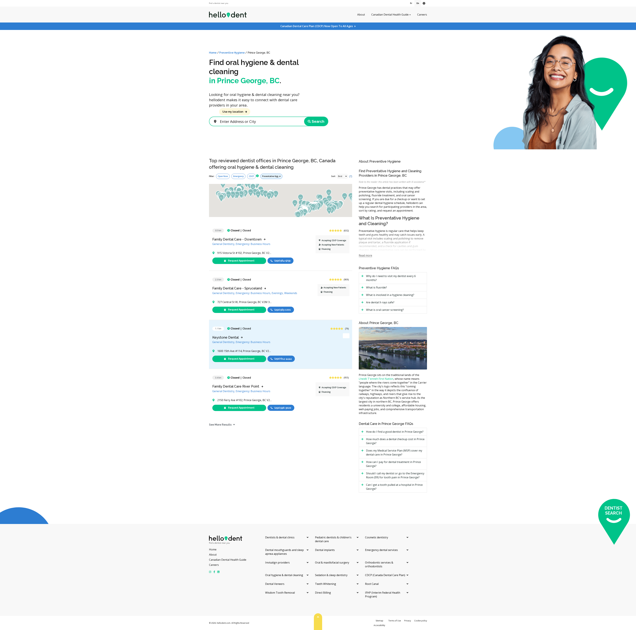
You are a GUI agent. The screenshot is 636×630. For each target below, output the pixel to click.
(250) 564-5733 (282, 260)
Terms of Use (394, 620)
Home (212, 52)
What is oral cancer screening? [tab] (385, 310)
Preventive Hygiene (232, 52)
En (418, 3)
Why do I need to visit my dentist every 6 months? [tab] (391, 278)
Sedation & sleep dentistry (331, 575)
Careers (422, 14)
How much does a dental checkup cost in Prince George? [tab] (395, 441)
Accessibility (379, 625)
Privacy (407, 620)
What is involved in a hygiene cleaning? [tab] (390, 295)
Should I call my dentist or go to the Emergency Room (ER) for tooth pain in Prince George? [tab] (395, 475)
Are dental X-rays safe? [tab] (380, 302)
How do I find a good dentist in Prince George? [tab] (395, 432)
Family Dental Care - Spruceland (237, 288)
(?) (350, 176)
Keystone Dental (225, 337)
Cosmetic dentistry (376, 537)
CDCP (251, 176)
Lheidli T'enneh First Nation (376, 379)
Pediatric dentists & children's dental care (333, 539)
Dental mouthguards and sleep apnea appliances (284, 552)
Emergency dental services (381, 550)
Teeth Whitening (325, 584)
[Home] (228, 15)
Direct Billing (323, 592)
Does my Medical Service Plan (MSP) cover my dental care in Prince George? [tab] (394, 452)
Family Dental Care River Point (235, 386)
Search (318, 121)
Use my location (232, 111)
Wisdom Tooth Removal (280, 592)
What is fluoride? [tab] (376, 287)
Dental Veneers (274, 584)
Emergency (238, 176)
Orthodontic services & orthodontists (379, 564)
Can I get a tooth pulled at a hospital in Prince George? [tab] (394, 487)
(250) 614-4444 (283, 358)
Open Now (223, 176)
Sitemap (379, 620)
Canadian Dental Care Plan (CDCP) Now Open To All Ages (316, 26)
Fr (411, 3)
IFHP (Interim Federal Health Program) (382, 594)
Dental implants (325, 550)
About (361, 14)
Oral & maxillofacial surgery (332, 562)
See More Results (220, 424)
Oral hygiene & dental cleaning (284, 575)
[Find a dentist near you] (218, 3)
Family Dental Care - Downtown (237, 239)
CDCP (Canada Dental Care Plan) (385, 575)
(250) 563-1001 (282, 309)
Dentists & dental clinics (279, 537)
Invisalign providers (277, 562)
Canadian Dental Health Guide (390, 14)
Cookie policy (420, 620)
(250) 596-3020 (282, 407)
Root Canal (372, 584)
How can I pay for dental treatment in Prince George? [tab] (393, 464)
